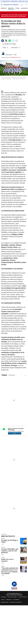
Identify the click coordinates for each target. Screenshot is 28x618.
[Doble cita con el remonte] (23, 560)
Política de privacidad (12, 596)
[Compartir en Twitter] (6, 41)
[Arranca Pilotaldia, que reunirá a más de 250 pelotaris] (23, 550)
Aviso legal (3, 596)
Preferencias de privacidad (15, 602)
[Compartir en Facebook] (2, 41)
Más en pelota (8, 536)
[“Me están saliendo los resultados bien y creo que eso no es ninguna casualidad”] (23, 569)
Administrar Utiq (4, 602)
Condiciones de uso (23, 596)
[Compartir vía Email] (16, 41)
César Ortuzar (9, 54)
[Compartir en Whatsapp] (9, 41)
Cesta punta (11, 375)
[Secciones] (1, 5)
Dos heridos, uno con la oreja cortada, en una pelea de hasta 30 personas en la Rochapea (14, 15)
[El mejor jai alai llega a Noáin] (23, 541)
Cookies (2, 599)
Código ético (9, 599)
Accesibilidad (16, 599)
